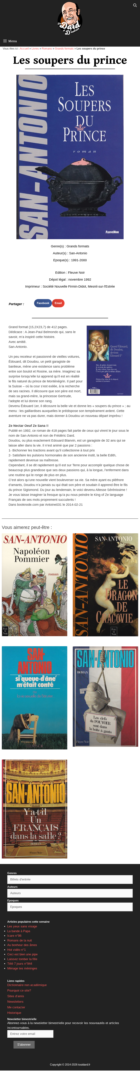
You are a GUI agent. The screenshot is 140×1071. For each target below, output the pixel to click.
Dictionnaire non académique (27, 985)
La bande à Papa (18, 931)
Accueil (24, 48)
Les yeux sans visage (22, 926)
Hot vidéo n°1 (16, 950)
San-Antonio (78, 253)
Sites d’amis (15, 996)
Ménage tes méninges (22, 968)
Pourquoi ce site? (19, 990)
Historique (14, 1013)
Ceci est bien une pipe (22, 954)
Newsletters (15, 1001)
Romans (47, 48)
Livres (35, 48)
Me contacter (16, 1007)
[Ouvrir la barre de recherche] (135, 5)
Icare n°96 (14, 935)
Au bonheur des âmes (22, 945)
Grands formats (64, 48)
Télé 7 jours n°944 (19, 963)
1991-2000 (79, 260)
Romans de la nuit (19, 940)
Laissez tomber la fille (22, 959)
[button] (43, 303)
